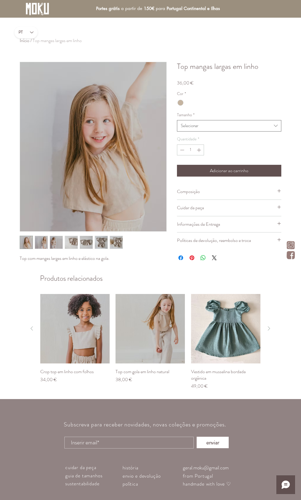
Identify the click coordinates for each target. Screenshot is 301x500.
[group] (150, 342)
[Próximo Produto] (268, 328)
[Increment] (199, 150)
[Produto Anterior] (31, 328)
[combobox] (229, 126)
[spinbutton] (190, 150)
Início (24, 40)
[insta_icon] (290, 245)
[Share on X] (214, 257)
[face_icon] (290, 255)
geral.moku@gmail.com (206, 467)
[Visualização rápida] (75, 328)
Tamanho (186, 115)
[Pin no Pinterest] (191, 257)
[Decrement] (181, 150)
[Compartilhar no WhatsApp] (203, 257)
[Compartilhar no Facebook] (180, 257)
